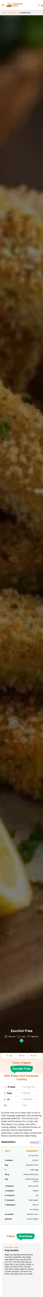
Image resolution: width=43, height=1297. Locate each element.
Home (4, 13)
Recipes (13, 13)
